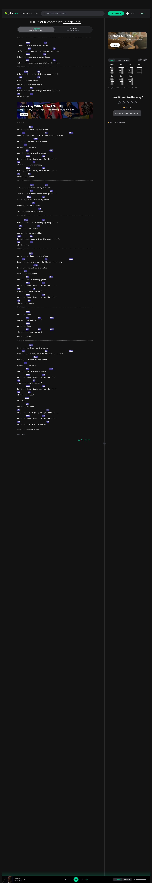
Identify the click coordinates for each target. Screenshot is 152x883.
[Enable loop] (82, 879)
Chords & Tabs (27, 13)
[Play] (76, 879)
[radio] (117, 879)
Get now (24, 114)
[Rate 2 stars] (123, 102)
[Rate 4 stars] (131, 102)
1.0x (65, 879)
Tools (36, 13)
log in (126, 113)
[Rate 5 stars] (135, 102)
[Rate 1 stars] (119, 102)
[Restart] (70, 879)
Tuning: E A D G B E (113, 88)
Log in (142, 13)
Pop (23, 434)
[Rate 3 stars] (127, 102)
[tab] (36, 29)
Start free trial (115, 13)
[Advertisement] (71, 4)
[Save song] (25, 879)
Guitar (112, 60)
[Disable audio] (87, 879)
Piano (119, 60)
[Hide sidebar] (104, 443)
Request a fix (85, 440)
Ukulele (126, 60)
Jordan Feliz (72, 22)
